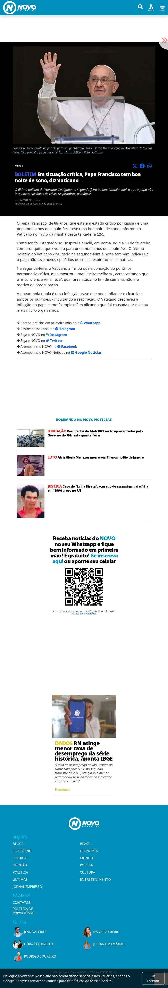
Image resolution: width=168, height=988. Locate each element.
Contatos (21, 903)
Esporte (20, 858)
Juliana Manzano (108, 944)
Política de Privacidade (84, 613)
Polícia (86, 865)
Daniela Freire (106, 932)
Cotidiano (22, 851)
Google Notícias (88, 352)
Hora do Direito (38, 944)
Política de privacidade (23, 911)
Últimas (20, 879)
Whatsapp (91, 323)
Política (20, 872)
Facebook (68, 346)
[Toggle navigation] (162, 7)
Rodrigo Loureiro (40, 956)
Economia (89, 851)
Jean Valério (35, 932)
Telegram (66, 329)
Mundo (86, 858)
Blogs (18, 844)
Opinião (20, 865)
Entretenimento (95, 879)
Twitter (56, 340)
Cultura (87, 872)
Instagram (58, 334)
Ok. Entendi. (153, 978)
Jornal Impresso (27, 887)
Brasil (85, 844)
